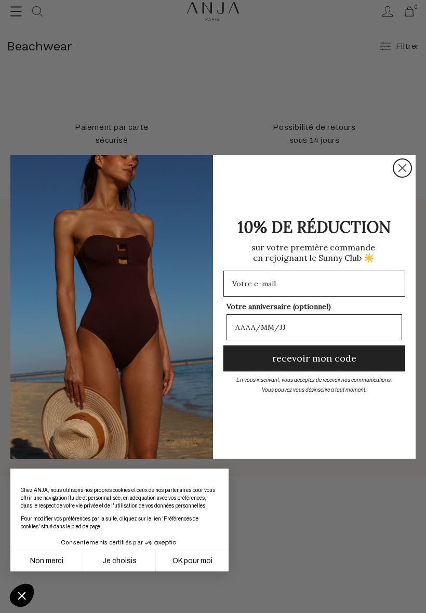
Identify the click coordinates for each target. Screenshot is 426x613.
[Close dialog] (402, 168)
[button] (21, 595)
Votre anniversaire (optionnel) (279, 306)
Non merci (46, 561)
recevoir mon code (314, 358)
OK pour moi (192, 561)
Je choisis (119, 561)
